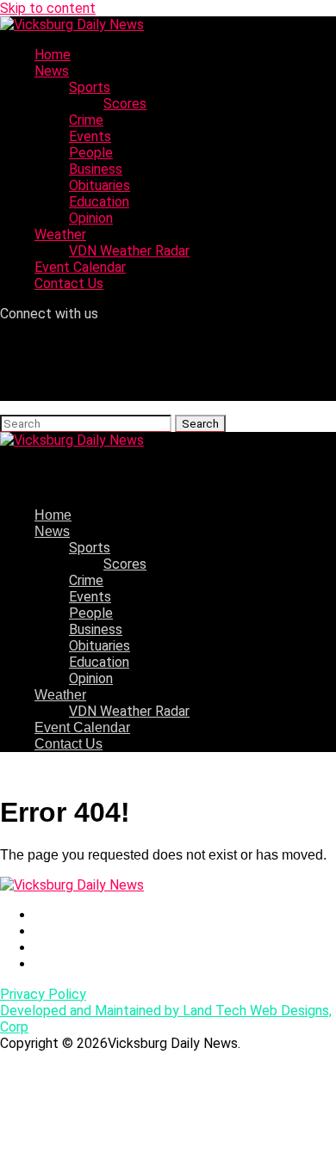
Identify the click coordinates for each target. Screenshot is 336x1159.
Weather (60, 234)
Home (52, 54)
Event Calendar (80, 267)
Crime (86, 120)
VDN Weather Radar (129, 251)
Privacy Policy (43, 994)
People (91, 153)
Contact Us (68, 283)
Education (99, 202)
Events (90, 136)
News (51, 71)
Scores (124, 104)
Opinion (91, 218)
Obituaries (99, 185)
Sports (89, 87)
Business (95, 169)
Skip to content (48, 8)
